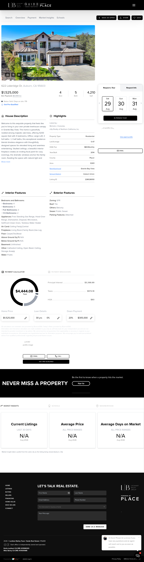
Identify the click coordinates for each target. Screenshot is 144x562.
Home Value (10, 502)
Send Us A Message (95, 527)
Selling (8, 495)
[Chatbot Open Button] (137, 555)
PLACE (42, 541)
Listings (8, 489)
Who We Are (10, 505)
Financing (9, 498)
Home (7, 485)
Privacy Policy (116, 559)
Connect (9, 508)
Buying (8, 492)
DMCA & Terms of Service (132, 559)
